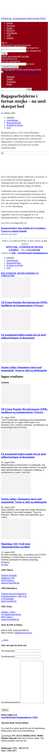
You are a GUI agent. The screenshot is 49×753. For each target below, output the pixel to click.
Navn (7, 651)
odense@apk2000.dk (10, 583)
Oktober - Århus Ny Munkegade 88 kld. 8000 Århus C (11, 614)
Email (8, 656)
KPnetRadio (12, 33)
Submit (5, 710)
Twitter (10, 28)
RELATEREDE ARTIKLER (15, 273)
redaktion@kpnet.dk (23, 633)
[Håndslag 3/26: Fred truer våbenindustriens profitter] (16, 538)
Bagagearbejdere (14, 123)
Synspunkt (11, 82)
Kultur (9, 84)
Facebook (11, 25)
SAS (9, 128)
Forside (10, 23)
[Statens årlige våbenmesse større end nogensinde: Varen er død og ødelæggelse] (16, 362)
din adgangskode (33, 51)
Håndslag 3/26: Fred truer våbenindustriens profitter (15, 545)
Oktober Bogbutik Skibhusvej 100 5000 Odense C (9, 578)
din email (30, 64)
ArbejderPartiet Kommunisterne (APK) (19, 717)
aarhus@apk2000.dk (10, 619)
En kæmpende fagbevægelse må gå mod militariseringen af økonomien (23, 336)
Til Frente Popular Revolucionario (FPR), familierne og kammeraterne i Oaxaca (24, 304)
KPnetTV (11, 30)
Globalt (10, 79)
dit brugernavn (32, 48)
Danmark (11, 77)
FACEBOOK (34, 250)
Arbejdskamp (12, 120)
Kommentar (10, 702)
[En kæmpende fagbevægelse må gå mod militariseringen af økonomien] (16, 329)
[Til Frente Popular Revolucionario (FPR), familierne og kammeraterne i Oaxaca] (16, 297)
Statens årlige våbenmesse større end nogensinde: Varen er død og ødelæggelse (24, 369)
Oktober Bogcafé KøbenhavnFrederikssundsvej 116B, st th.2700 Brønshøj (14, 596)
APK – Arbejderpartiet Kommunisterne (29, 253)
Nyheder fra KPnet (15, 125)
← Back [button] (4, 640)
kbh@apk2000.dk (9, 601)
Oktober (10, 38)
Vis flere (4, 564)
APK (9, 35)
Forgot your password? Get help (15, 56)
